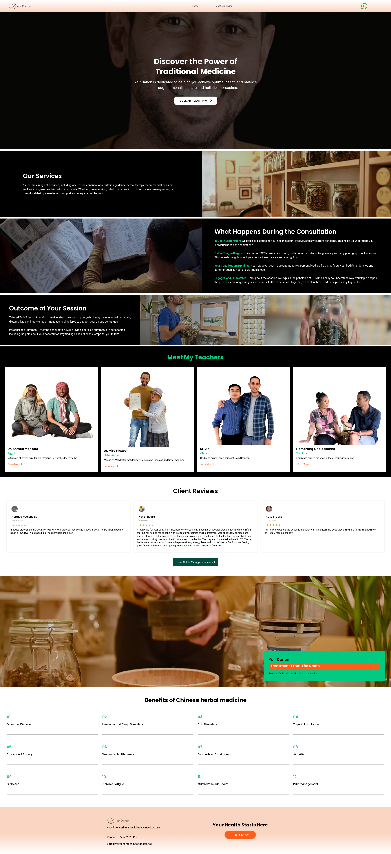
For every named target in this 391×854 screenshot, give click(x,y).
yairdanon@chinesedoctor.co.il (134, 843)
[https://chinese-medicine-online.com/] (35, 6)
